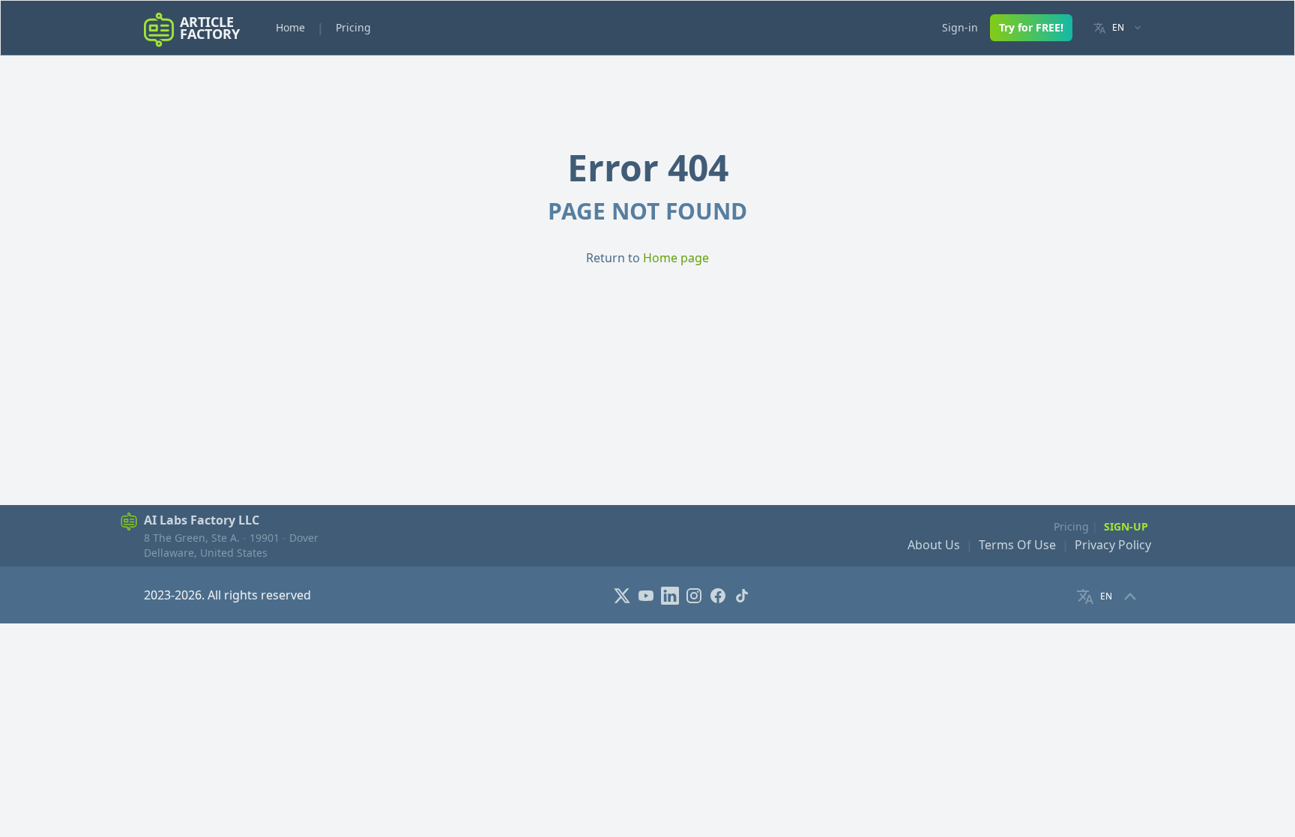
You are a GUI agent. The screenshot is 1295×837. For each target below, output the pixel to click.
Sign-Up (1126, 526)
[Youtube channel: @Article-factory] (647, 594)
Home (290, 27)
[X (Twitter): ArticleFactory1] (623, 594)
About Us (934, 545)
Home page (676, 258)
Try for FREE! (1031, 27)
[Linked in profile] (671, 594)
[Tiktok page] (743, 594)
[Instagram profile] (695, 594)
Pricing (353, 27)
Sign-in (960, 27)
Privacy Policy (1113, 545)
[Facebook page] (719, 594)
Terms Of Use (1017, 545)
